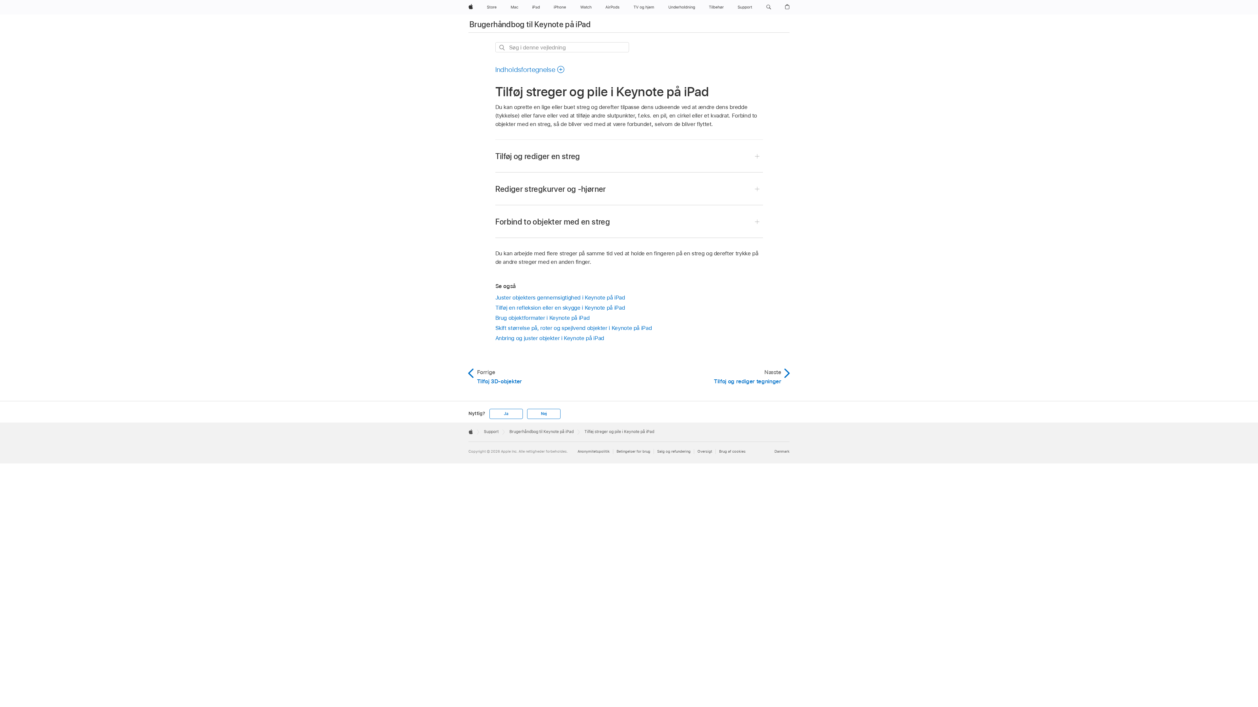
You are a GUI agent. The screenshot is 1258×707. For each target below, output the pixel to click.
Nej (544, 413)
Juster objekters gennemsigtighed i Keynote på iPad (560, 297)
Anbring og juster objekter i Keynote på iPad (549, 338)
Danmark (782, 451)
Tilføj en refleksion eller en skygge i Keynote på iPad (560, 307)
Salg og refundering (674, 451)
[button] (769, 7)
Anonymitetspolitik (594, 451)
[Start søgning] (502, 47)
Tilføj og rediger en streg (537, 156)
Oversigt (704, 451)
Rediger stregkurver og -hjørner (550, 189)
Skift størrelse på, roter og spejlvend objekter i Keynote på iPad (573, 328)
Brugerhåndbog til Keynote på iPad (530, 24)
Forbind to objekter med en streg (552, 222)
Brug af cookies (732, 451)
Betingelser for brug (633, 451)
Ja (506, 413)
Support (491, 431)
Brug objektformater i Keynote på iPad (542, 318)
